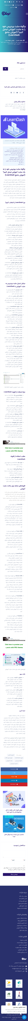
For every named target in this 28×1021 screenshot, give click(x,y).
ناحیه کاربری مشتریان (22, 923)
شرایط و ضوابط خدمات (22, 943)
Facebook (13, 769)
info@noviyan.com (8, 5)
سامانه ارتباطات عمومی (22, 918)
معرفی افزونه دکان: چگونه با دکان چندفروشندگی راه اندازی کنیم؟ (14, 811)
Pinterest (13, 784)
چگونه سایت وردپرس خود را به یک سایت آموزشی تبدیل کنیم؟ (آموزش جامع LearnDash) (14, 150)
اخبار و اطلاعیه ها (23, 899)
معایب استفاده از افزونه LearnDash (15, 159)
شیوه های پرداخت (23, 901)
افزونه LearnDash (19, 758)
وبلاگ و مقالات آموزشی (22, 928)
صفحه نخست (19, 40)
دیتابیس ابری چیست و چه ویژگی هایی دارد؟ (14, 835)
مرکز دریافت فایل (23, 930)
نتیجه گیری (20, 164)
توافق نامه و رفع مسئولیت (21, 947)
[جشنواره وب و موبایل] (19, 994)
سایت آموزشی (9, 761)
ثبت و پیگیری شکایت (22, 952)
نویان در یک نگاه (23, 896)
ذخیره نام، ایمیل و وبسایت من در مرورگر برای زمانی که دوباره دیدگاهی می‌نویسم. (14, 869)
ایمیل (12, 860)
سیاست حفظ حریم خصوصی (17, 1017)
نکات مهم (21, 162)
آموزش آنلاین (11, 755)
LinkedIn (13, 780)
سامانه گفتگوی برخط (22, 921)
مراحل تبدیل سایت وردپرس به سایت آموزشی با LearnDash (13, 155)
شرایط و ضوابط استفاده (6, 1017)
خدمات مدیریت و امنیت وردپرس (17, 738)
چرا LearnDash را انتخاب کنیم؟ (17, 153)
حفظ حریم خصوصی (22, 950)
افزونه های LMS (8, 758)
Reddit (13, 777)
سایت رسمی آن (10, 310)
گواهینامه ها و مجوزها (22, 908)
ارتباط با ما (22, 110)
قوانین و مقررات (23, 940)
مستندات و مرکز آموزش (22, 925)
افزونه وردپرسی (18, 761)
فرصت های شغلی (23, 906)
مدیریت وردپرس (14, 763)
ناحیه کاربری (12, 7)
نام (24, 860)
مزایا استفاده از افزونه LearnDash (16, 158)
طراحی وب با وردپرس (9, 140)
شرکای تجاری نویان (22, 903)
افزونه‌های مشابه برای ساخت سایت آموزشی (14, 161)
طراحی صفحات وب (9, 40)
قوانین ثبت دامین (23, 945)
